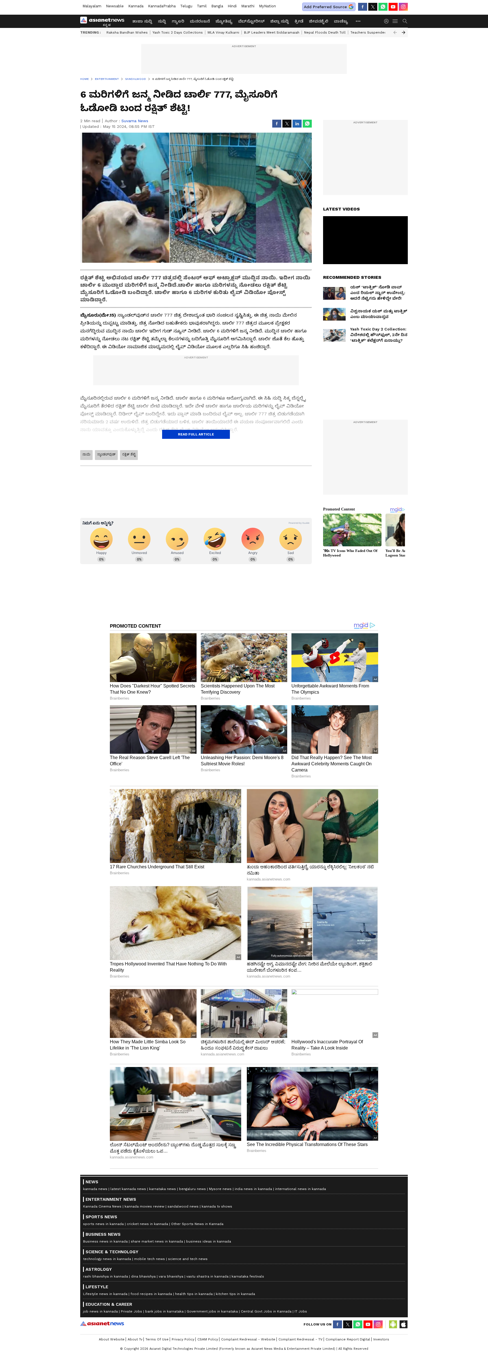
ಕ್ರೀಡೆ (299, 21)
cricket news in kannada (147, 1224)
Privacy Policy (183, 1339)
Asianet (102, 1323)
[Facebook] (362, 7)
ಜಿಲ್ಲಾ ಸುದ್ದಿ (279, 21)
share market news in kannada (157, 1241)
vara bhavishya (171, 1276)
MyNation (267, 6)
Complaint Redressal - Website (248, 1339)
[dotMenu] (358, 21)
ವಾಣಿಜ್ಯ (341, 21)
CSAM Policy (207, 1339)
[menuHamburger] (395, 21)
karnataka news (162, 1189)
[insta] (403, 7)
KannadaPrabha (162, 6)
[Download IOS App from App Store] (403, 1324)
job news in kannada (100, 1311)
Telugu (186, 6)
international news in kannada (300, 1189)
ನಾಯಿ (86, 454)
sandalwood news (183, 1206)
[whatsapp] (382, 7)
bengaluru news (192, 1189)
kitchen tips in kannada (235, 1294)
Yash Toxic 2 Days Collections (177, 32)
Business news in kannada (105, 1241)
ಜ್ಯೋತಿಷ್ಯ (223, 21)
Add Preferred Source (325, 7)
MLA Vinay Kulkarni (223, 32)
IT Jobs (301, 1311)
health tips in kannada (194, 1294)
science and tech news (188, 1259)
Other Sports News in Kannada (197, 1224)
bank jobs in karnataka (164, 1311)
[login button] (387, 21)
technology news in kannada (107, 1259)
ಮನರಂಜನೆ (200, 21)
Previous (395, 32)
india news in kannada (253, 1189)
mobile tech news (149, 1259)
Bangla (217, 6)
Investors (381, 1339)
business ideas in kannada (208, 1241)
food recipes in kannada (151, 1294)
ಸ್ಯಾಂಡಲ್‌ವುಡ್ (106, 454)
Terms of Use (157, 1339)
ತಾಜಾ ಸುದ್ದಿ (142, 21)
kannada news (95, 1189)
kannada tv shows (217, 1206)
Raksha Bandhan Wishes (127, 32)
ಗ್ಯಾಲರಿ (178, 21)
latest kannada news (128, 1189)
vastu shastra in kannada (207, 1276)
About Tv (135, 1339)
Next (403, 32)
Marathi (247, 6)
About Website (112, 1339)
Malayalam (91, 6)
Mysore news (220, 1189)
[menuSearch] (405, 21)
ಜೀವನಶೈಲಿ (318, 21)
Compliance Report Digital (348, 1339)
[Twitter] (372, 7)
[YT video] (393, 7)
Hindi (232, 6)
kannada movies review (144, 1206)
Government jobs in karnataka (212, 1311)
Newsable (115, 6)
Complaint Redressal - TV (300, 1339)
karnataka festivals (248, 1276)
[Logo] (104, 21)
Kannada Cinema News (102, 1206)
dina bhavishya (143, 1276)
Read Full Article (196, 434)
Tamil (202, 6)
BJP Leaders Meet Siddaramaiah (271, 32)
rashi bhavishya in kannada (105, 1276)
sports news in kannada (103, 1224)
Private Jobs (131, 1311)
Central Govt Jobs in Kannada (266, 1311)
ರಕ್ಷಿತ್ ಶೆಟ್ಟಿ (129, 454)
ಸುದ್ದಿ (162, 21)
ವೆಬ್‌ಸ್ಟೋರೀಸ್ (251, 21)
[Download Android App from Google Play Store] (393, 1324)
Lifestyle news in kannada (105, 1294)
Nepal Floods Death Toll (325, 32)
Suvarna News (134, 121)
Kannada (135, 6)
